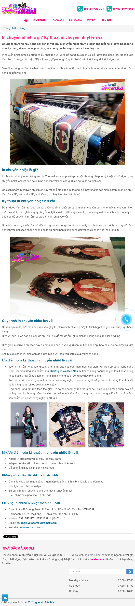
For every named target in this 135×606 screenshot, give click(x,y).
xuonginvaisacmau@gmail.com (37, 523)
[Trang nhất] (26, 20)
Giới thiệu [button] (40, 20)
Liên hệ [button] (105, 20)
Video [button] (91, 20)
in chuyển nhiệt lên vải (36, 200)
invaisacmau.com (30, 527)
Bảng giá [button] (75, 20)
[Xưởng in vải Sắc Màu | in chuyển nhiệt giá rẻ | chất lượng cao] (19, 8)
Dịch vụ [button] (58, 20)
